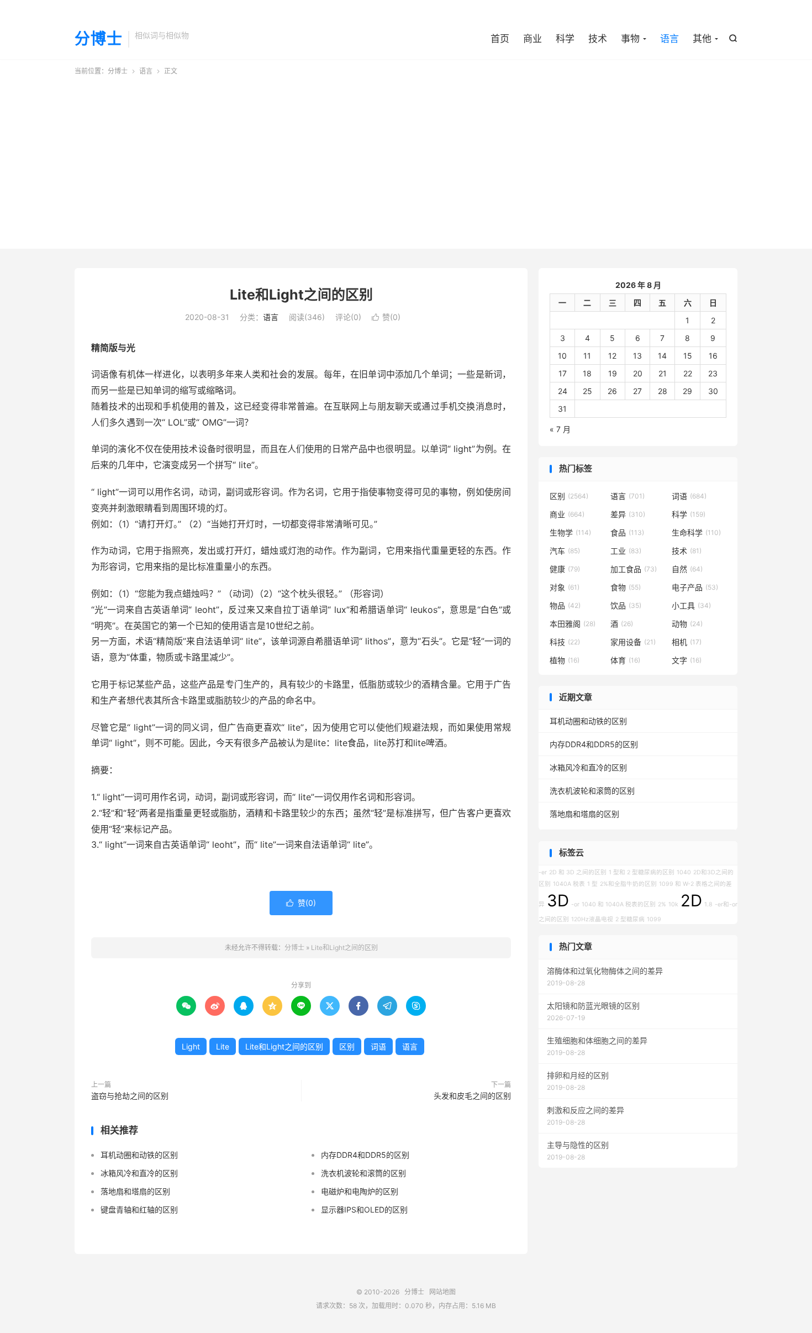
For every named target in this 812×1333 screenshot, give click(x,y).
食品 (627, 532)
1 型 (592, 884)
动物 (687, 623)
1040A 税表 (569, 884)
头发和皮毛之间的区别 (472, 1095)
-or (575, 904)
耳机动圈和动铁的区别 (139, 1154)
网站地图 (442, 1292)
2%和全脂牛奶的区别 (628, 884)
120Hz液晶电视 (592, 919)
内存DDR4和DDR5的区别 (365, 1154)
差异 (627, 514)
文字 (687, 660)
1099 (654, 919)
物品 (565, 605)
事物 (630, 38)
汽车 (565, 550)
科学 (565, 38)
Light (191, 1046)
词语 (378, 1046)
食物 (625, 587)
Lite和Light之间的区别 (301, 294)
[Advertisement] (406, 159)
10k (673, 904)
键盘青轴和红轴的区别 (139, 1209)
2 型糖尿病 (630, 919)
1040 (684, 872)
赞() (386, 317)
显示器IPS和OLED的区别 (364, 1209)
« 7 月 (560, 429)
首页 (500, 38)
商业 (532, 38)
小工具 (691, 605)
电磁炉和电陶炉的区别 (359, 1191)
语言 (669, 38)
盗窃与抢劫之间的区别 (129, 1095)
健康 (565, 569)
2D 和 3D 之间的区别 (578, 872)
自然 (687, 569)
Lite (222, 1046)
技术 (597, 38)
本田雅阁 (572, 623)
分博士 (99, 39)
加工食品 (633, 569)
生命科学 (696, 532)
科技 (565, 642)
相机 (687, 642)
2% (662, 904)
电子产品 (695, 587)
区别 (347, 1046)
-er (543, 872)
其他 (702, 38)
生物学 (570, 532)
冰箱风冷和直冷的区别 (139, 1173)
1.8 (708, 904)
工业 (625, 550)
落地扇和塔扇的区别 (135, 1191)
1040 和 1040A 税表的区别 (619, 904)
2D (691, 900)
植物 (564, 660)
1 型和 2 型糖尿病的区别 (641, 872)
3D (558, 900)
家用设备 (633, 642)
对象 (564, 587)
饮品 (625, 605)
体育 (625, 660)
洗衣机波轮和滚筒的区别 (363, 1173)
